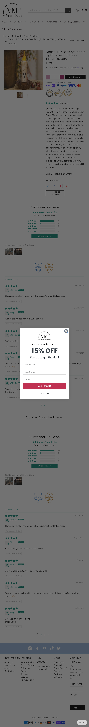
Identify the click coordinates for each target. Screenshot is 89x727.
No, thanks (44, 393)
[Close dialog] (66, 331)
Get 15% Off (44, 386)
